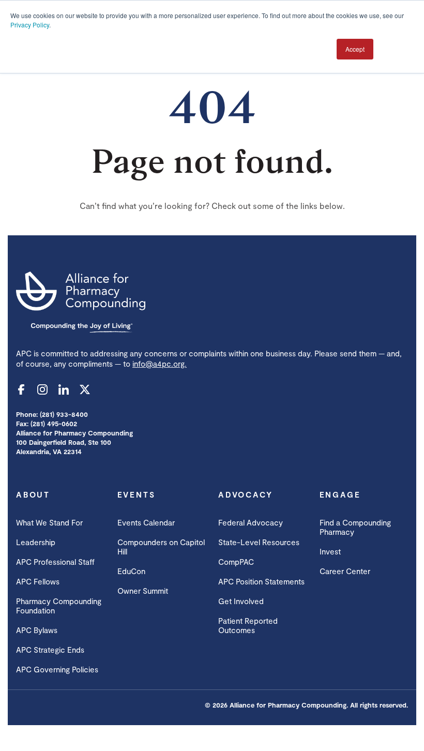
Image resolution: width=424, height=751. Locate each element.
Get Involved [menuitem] (241, 601)
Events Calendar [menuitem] (146, 522)
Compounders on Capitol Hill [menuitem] (161, 546)
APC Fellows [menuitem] (37, 581)
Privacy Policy (29, 24)
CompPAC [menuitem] (236, 561)
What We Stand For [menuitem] (49, 522)
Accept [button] (355, 48)
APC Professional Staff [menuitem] (55, 561)
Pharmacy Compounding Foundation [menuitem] (58, 605)
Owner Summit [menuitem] (142, 590)
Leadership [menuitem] (35, 542)
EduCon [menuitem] (131, 571)
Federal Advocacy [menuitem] (250, 522)
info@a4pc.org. (159, 363)
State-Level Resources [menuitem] (258, 542)
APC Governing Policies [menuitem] (57, 669)
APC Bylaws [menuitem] (36, 630)
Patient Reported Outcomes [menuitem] (248, 625)
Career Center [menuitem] (345, 571)
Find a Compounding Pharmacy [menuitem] (355, 527)
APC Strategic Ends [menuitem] (50, 649)
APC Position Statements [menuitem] (261, 581)
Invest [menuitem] (330, 551)
